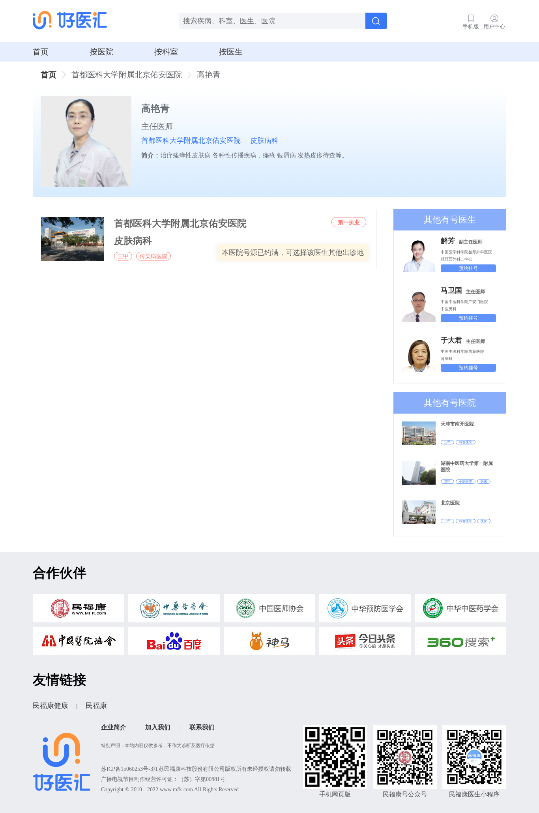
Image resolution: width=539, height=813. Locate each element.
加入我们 (157, 727)
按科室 (166, 51)
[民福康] (78, 610)
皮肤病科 (264, 140)
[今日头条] (365, 643)
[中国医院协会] (78, 643)
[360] (460, 643)
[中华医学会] (174, 610)
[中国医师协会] (269, 610)
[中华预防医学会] (365, 610)
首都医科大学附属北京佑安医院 (191, 140)
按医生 (231, 51)
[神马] (269, 643)
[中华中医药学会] (460, 610)
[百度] (174, 643)
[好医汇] (70, 21)
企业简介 (113, 727)
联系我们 (202, 727)
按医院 (101, 51)
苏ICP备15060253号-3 (127, 769)
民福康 (96, 706)
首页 (41, 51)
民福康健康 (50, 706)
